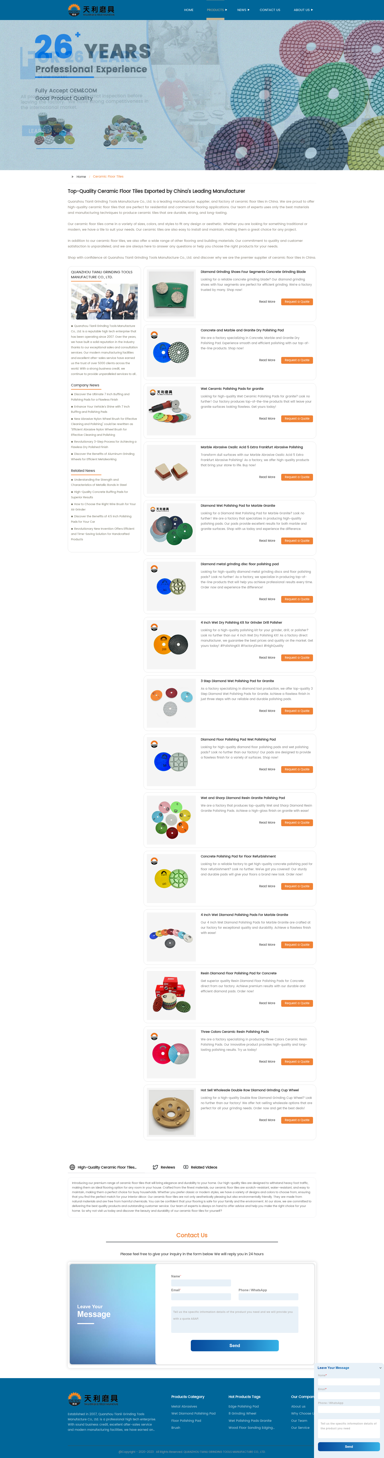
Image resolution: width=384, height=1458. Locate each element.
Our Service (300, 1427)
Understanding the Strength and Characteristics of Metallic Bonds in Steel (99, 482)
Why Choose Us (303, 1413)
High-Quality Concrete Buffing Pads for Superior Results (99, 495)
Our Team (299, 1420)
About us (302, 10)
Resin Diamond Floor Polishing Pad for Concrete (239, 973)
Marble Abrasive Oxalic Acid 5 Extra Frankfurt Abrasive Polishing (252, 447)
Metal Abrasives (184, 1406)
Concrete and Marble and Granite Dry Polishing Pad (242, 330)
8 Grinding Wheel (242, 1413)
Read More (267, 302)
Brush (175, 1427)
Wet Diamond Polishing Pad (193, 1413)
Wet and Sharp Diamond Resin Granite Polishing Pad (243, 798)
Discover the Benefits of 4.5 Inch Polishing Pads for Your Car (101, 519)
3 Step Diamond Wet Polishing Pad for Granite (237, 681)
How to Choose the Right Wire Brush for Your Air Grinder (103, 507)
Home (188, 10)
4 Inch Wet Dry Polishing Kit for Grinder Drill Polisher (241, 622)
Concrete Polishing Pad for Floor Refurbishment (238, 856)
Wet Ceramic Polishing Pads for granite (232, 388)
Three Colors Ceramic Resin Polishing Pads (235, 1031)
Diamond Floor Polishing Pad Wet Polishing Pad (238, 739)
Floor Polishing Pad (186, 1420)
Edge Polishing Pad (244, 1406)
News (241, 10)
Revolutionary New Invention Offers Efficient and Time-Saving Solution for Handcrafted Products (102, 534)
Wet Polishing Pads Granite (250, 1420)
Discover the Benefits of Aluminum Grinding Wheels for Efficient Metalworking (102, 457)
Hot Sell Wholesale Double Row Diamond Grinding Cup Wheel (250, 1090)
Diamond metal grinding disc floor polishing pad (240, 564)
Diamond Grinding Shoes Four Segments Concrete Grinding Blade (253, 271)
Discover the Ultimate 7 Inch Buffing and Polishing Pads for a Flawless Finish (100, 397)
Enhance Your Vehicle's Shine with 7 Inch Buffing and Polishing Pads (100, 409)
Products (215, 10)
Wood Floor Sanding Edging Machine (251, 1427)
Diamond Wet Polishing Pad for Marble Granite (238, 505)
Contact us (270, 10)
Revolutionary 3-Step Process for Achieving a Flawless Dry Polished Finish (103, 444)
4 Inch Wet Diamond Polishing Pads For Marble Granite (244, 914)
